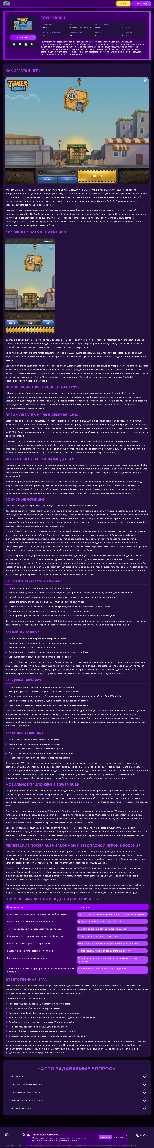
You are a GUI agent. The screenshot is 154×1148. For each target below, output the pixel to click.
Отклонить (120, 1137)
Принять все (105, 1137)
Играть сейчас (23, 37)
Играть (123, 3)
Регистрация (141, 3)
